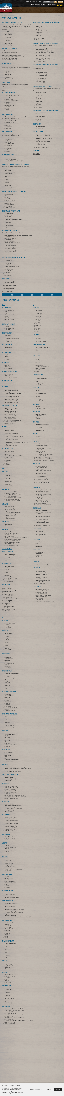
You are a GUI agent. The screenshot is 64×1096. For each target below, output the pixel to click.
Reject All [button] (49, 1089)
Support (49, 5)
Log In (33, 1)
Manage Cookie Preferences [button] (36, 1089)
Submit (53, 5)
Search (55, 2)
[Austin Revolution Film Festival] (6, 10)
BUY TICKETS (60, 5)
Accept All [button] (58, 1089)
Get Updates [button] (60, 1)
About (32, 5)
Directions (28, 1)
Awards (43, 5)
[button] (32, 295)
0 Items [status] (39, 1)
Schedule (37, 5)
